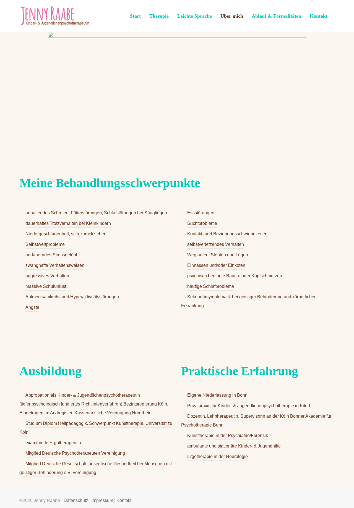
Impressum (102, 500)
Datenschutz (76, 500)
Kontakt (123, 500)
